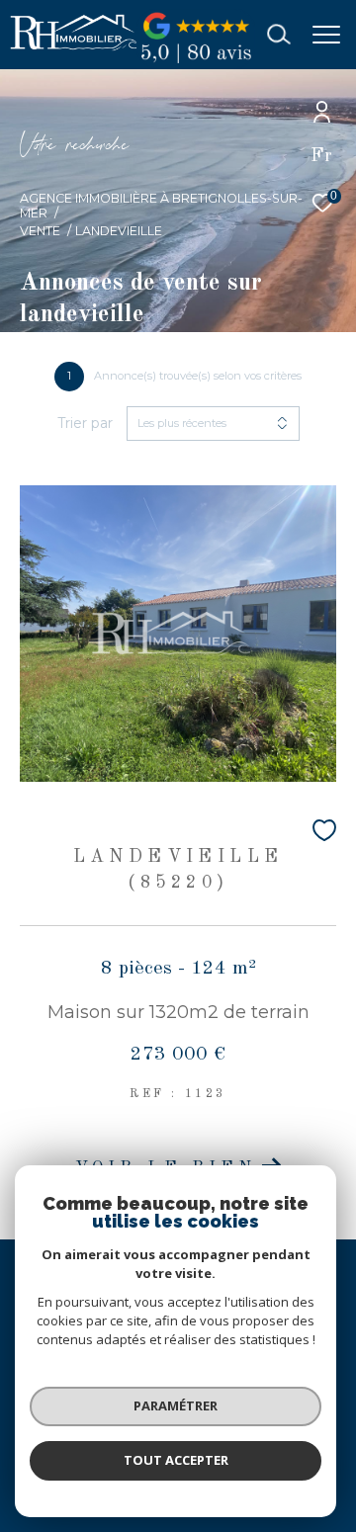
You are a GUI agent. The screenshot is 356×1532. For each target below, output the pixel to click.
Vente (40, 230)
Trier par (85, 423)
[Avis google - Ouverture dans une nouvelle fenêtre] (195, 62)
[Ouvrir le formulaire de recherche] (279, 34)
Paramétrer (176, 1405)
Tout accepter (176, 1460)
